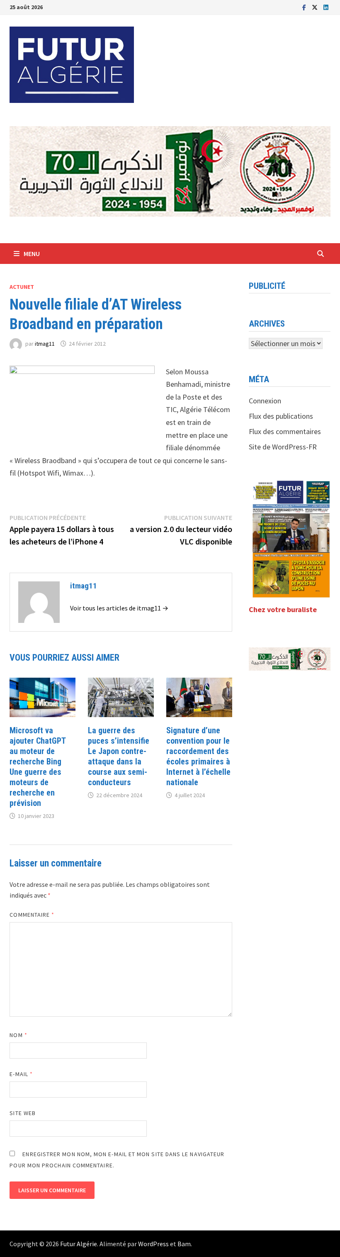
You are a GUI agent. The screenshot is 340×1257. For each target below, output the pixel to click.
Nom (18, 1035)
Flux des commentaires (285, 431)
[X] (315, 7)
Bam (184, 1244)
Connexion (265, 400)
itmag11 (45, 343)
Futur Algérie (78, 1244)
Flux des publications (281, 416)
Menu (32, 253)
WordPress (153, 1244)
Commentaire (32, 914)
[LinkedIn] (325, 7)
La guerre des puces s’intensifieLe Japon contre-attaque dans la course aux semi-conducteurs (118, 756)
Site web (23, 1113)
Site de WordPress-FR (283, 447)
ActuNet (22, 286)
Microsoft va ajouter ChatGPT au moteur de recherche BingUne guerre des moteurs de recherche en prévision (38, 766)
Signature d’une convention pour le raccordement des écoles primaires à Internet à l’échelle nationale (198, 756)
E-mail (21, 1074)
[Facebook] (305, 7)
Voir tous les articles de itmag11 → (119, 608)
